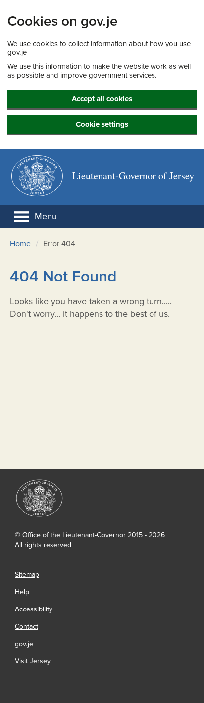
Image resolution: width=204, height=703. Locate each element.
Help (22, 592)
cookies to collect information (80, 43)
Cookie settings (102, 124)
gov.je (24, 644)
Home (20, 244)
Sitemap (27, 574)
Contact (26, 626)
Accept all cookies (102, 98)
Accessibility (33, 609)
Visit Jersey (33, 661)
